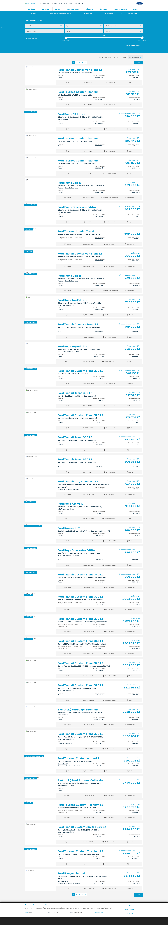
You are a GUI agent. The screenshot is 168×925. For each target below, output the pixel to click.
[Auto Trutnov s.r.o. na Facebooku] (76, 3)
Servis (57, 9)
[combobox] (44, 26)
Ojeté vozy (45, 9)
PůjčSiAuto (89, 9)
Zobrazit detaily (98, 912)
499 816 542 (45, 3)
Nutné (30, 912)
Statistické (54, 912)
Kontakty (136, 9)
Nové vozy (32, 9)
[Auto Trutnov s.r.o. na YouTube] (83, 3)
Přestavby (103, 9)
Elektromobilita (110, 13)
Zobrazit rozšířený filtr (32, 38)
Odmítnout (130, 913)
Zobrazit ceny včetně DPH (110, 57)
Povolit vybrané (129, 909)
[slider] (66, 37)
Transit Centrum (72, 9)
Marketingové (78, 912)
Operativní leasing (119, 9)
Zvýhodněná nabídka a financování (60, 13)
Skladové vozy (87, 13)
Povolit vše (130, 906)
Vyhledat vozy (133, 46)
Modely (33, 13)
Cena (103, 35)
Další (138, 62)
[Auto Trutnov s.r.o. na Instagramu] (79, 3)
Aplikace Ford (132, 13)
